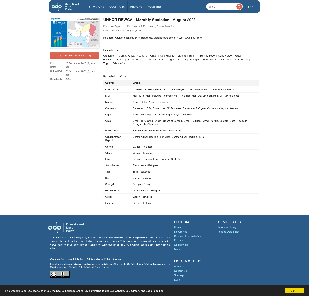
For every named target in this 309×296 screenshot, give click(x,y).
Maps (177, 249)
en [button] (250, 6)
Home (177, 227)
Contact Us (180, 271)
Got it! (294, 290)
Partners (154, 6)
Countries (117, 6)
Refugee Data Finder (228, 231)
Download (75, 55)
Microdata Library (226, 227)
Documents (180, 231)
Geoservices (181, 245)
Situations (96, 6)
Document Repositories (187, 236)
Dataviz (178, 240)
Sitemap (179, 275)
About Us (179, 266)
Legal (177, 279)
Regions (136, 6)
